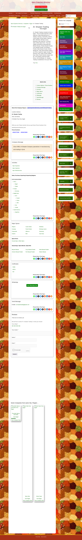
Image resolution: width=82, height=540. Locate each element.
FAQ (32, 15)
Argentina (17, 212)
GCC (16, 195)
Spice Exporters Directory (41, 2)
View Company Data (15, 420)
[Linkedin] (47, 137)
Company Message (41, 87)
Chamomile (14, 231)
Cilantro (13, 233)
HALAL (14, 269)
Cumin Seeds (29, 226)
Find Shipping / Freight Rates (14, 15)
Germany (17, 191)
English (69, 15)
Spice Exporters (16, 165)
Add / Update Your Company (21, 13)
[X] (43, 137)
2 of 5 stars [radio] (14, 326)
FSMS (13, 267)
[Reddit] (45, 137)
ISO (13, 271)
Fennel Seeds (29, 229)
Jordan (16, 207)
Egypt (31, 23)
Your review (15, 330)
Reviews (39, 99)
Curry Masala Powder (30, 249)
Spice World (36, 15)
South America (16, 209)
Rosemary (41, 231)
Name (14, 337)
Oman (18, 200)
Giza (36, 62)
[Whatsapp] (34, 137)
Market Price (51, 15)
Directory (10, 13)
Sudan (16, 186)
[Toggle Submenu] (71, 118)
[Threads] (38, 137)
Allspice (13, 226)
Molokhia (41, 226)
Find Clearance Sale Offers (47, 13)
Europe (15, 188)
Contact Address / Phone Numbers (44, 85)
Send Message (40, 97)
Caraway (14, 229)
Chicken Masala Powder (17, 251)
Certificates (39, 93)
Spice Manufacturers (17, 170)
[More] (51, 137)
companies (26, 23)
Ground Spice (15, 241)
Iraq (16, 205)
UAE (18, 202)
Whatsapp (39, 95)
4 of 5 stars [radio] (18, 326)
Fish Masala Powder (30, 251)
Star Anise (41, 233)
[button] (29, 28)
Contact (63, 15)
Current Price (45, 15)
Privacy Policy (38, 536)
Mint (26, 233)
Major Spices (40, 91)
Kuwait (18, 198)
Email (13, 343)
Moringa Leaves (42, 229)
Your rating (15, 324)
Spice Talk (58, 15)
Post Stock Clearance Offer (41, 9)
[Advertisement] (43, 72)
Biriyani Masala (15, 249)
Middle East (16, 193)
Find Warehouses (57, 13)
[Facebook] (36, 137)
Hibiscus (27, 231)
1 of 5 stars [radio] (12, 326)
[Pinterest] (49, 137)
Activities (39, 89)
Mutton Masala (42, 251)
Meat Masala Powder (44, 249)
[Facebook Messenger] (40, 137)
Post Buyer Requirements (41, 6)
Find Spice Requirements (35, 13)
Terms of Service (43, 536)
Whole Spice (21, 241)
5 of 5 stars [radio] (19, 326)
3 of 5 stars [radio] (16, 326)
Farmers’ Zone (24, 15)
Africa (14, 181)
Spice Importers (16, 168)
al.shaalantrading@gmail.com (22, 304)
